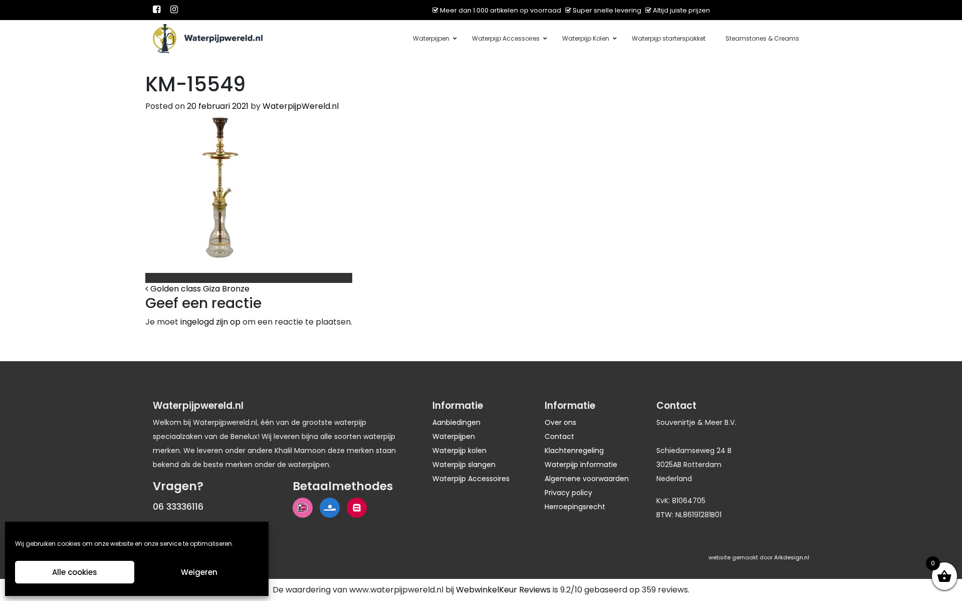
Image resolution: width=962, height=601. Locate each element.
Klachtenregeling (574, 450)
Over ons (560, 422)
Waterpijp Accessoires (471, 479)
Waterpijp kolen (459, 450)
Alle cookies (74, 572)
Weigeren (199, 572)
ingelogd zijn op (210, 322)
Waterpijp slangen (464, 465)
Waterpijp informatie (581, 465)
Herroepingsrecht (575, 507)
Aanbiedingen (456, 422)
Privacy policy (568, 493)
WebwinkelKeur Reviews (503, 589)
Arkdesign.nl (791, 557)
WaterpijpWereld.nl (301, 106)
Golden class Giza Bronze (199, 288)
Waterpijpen (453, 436)
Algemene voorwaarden (587, 479)
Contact (559, 436)
